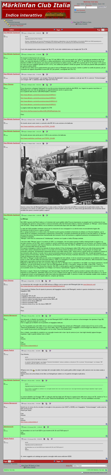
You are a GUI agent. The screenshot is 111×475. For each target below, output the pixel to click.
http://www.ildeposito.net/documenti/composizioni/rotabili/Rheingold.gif (43, 286)
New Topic (76, 22)
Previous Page (97, 27)
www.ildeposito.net (89, 284)
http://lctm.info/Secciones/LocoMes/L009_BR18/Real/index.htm (41, 111)
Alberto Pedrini (9, 350)
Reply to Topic (86, 22)
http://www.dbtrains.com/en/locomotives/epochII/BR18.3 (38, 95)
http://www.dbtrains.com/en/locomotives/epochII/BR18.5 (38, 104)
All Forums (9, 20)
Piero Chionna (8, 84)
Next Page (104, 27)
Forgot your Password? (80, 12)
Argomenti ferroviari (14, 22)
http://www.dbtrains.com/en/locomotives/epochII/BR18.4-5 (39, 101)
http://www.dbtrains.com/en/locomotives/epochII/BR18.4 (38, 98)
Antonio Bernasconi (10, 315)
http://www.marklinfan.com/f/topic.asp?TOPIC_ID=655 (38, 126)
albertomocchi (8, 427)
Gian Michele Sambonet (12, 32)
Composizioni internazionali (17, 24)
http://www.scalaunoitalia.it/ (29, 345)
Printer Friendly (82, 24)
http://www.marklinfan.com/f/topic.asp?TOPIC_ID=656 (38, 138)
